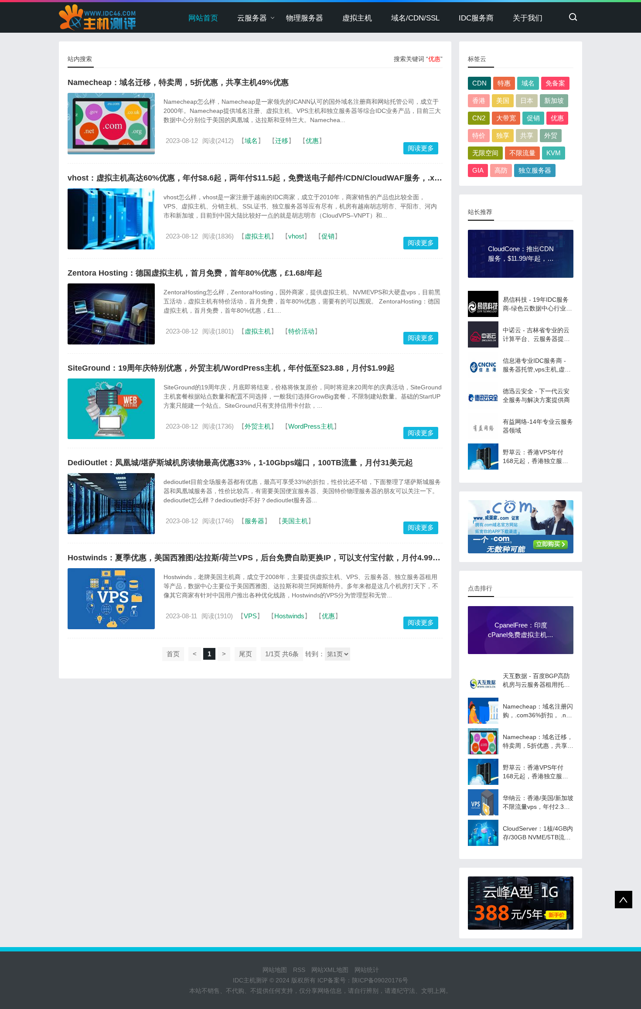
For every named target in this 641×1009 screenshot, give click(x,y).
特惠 (504, 83)
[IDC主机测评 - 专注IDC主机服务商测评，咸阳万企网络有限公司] (97, 17)
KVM (553, 153)
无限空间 (485, 153)
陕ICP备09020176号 (380, 980)
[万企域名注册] (520, 526)
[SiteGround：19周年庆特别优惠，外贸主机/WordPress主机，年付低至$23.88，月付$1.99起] (111, 409)
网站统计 (367, 969)
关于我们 (527, 18)
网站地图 (275, 969)
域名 (251, 140)
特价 (478, 135)
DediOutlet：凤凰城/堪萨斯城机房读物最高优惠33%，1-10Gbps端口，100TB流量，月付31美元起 (240, 462)
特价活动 (301, 331)
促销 (327, 236)
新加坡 (554, 100)
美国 (502, 100)
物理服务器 (304, 18)
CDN (479, 83)
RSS (299, 969)
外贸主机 (258, 426)
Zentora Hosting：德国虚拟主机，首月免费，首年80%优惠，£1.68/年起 (195, 273)
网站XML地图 (329, 969)
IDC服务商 (476, 18)
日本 (526, 100)
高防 (501, 170)
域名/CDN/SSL (415, 18)
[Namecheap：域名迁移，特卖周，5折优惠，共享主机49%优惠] (111, 123)
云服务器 (252, 18)
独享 (502, 135)
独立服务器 (534, 170)
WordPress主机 (311, 426)
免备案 (555, 83)
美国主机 (295, 521)
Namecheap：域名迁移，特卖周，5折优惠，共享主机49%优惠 (178, 82)
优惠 (312, 140)
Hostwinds (289, 616)
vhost (296, 236)
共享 (526, 135)
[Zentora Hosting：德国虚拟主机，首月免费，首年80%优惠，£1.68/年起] (111, 313)
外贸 (550, 135)
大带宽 (506, 118)
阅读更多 (421, 148)
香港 (478, 100)
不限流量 (522, 153)
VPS (250, 616)
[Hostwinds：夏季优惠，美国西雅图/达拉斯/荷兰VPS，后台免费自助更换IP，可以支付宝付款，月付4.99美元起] (111, 598)
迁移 (281, 140)
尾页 (245, 654)
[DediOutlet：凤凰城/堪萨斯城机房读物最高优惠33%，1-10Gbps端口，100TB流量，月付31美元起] (111, 503)
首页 (173, 654)
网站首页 (203, 18)
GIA (478, 170)
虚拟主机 (357, 18)
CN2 (478, 118)
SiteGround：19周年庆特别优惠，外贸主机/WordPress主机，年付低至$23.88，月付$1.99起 (231, 368)
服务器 (254, 521)
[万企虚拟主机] (520, 903)
